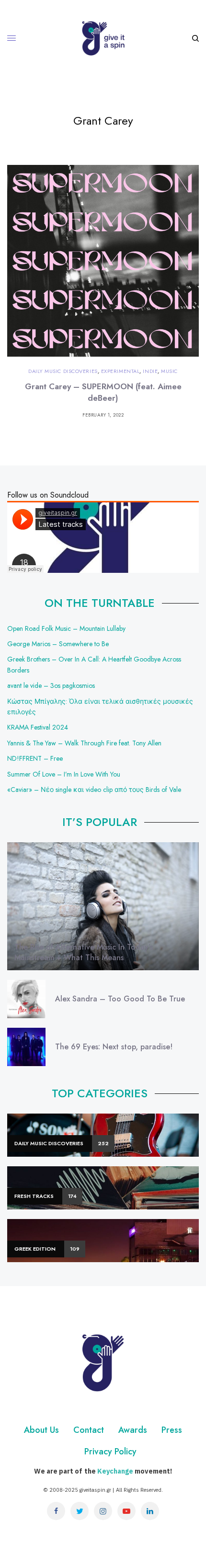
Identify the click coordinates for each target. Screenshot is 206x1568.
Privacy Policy (110, 1451)
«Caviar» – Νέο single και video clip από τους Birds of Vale (94, 789)
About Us (41, 1430)
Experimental (120, 371)
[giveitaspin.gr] (103, 38)
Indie (150, 371)
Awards (132, 1430)
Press (171, 1430)
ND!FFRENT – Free (35, 758)
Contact (88, 1430)
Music (169, 371)
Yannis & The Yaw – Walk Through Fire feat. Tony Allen (84, 743)
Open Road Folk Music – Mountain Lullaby (66, 628)
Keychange (115, 1471)
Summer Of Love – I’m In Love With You (63, 774)
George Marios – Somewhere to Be (58, 644)
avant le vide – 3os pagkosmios (51, 685)
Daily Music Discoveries (63, 371)
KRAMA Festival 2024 (37, 727)
